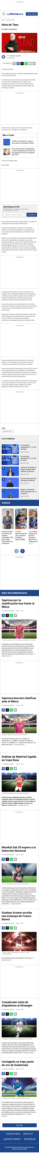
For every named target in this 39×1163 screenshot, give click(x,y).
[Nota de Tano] (19, 43)
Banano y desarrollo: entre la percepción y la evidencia (28, 491)
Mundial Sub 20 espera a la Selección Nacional (19, 849)
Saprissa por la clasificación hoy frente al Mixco (18, 603)
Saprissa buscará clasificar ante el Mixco (19, 699)
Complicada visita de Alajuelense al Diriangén (17, 1004)
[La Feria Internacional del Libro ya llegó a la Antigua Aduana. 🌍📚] (21, 518)
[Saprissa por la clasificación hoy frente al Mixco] (19, 629)
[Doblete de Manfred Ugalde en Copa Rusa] (19, 782)
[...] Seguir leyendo (18, 744)
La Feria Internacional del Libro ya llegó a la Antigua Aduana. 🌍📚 (21, 535)
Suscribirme (32, 214)
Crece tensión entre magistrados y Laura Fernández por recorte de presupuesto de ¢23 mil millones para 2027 (23, 152)
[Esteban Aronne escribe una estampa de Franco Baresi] (19, 941)
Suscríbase (30, 1139)
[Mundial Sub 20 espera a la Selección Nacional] (19, 872)
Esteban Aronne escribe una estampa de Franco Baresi (17, 916)
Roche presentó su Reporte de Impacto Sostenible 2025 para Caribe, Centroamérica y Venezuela (7, 537)
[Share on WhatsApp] (26, 63)
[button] (32, 14)
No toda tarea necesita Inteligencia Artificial (28, 479)
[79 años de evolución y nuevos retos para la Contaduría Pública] (6, 142)
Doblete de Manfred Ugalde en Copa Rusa (19, 758)
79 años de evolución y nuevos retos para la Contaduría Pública (23, 142)
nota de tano (7, 431)
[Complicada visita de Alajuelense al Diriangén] (19, 1027)
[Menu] (3, 14)
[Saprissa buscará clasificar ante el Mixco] (19, 723)
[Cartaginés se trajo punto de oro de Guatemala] (19, 1087)
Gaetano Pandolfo (15, 55)
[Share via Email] (30, 63)
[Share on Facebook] (18, 63)
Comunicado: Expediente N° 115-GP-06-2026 (28, 447)
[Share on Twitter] (22, 63)
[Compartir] (34, 63)
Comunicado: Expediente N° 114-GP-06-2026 (28, 458)
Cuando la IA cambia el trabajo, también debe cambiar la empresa (28, 469)
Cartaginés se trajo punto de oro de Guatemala (18, 1063)
